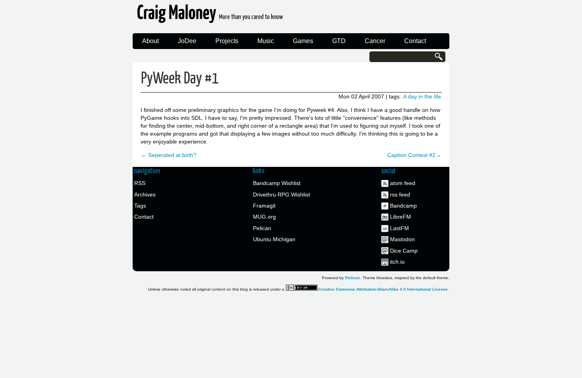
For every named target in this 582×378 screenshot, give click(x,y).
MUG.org (264, 217)
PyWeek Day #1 (180, 79)
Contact (415, 41)
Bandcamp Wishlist (277, 183)
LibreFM (400, 217)
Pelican (262, 228)
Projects (226, 41)
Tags (140, 205)
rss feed (400, 194)
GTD (339, 41)
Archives (145, 194)
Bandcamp (403, 205)
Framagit (264, 205)
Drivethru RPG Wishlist (281, 194)
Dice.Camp (404, 251)
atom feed (402, 183)
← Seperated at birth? (168, 155)
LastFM (399, 228)
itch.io (397, 262)
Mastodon (402, 239)
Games (303, 41)
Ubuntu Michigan (274, 239)
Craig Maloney (210, 15)
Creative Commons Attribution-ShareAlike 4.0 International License (383, 289)
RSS (139, 183)
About (150, 41)
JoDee (187, 41)
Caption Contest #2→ (414, 155)
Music (265, 41)
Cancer (375, 41)
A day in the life (422, 96)
